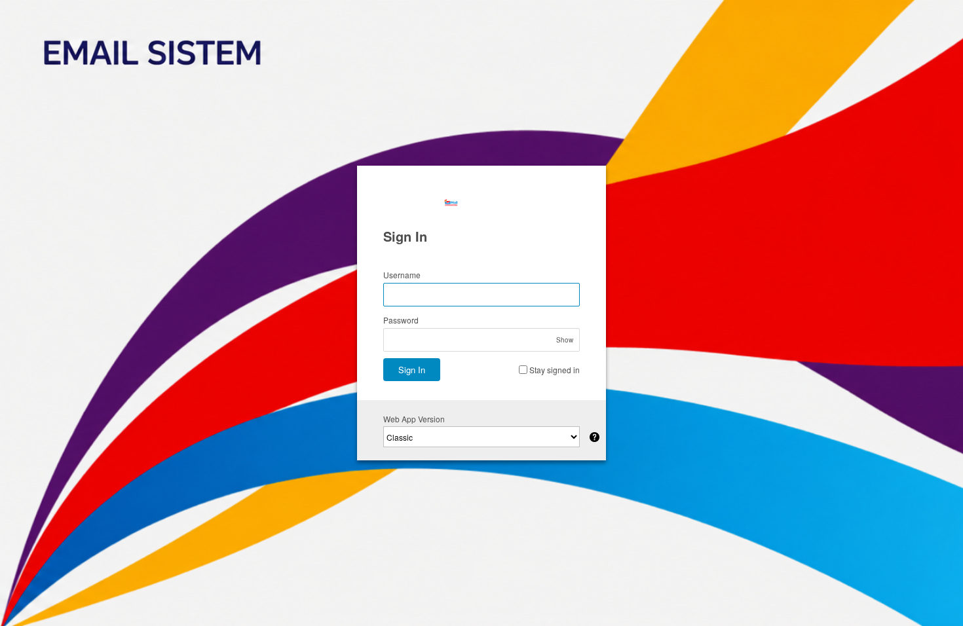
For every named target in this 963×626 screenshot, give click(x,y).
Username (402, 274)
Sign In (411, 369)
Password (401, 319)
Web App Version (414, 418)
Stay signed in (554, 369)
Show (564, 339)
